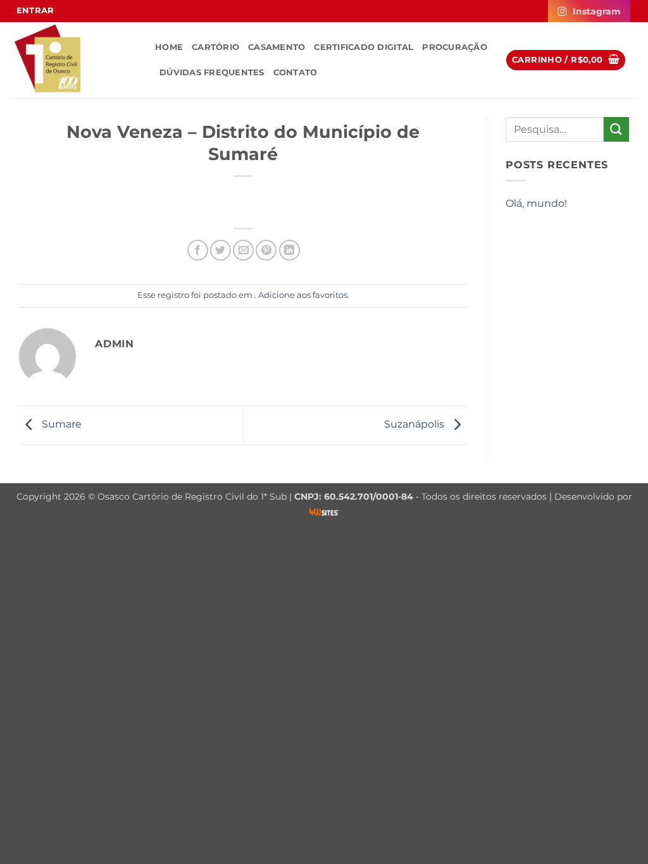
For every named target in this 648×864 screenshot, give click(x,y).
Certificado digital (363, 47)
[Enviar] (616, 129)
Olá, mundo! (536, 203)
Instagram (597, 11)
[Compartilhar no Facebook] (197, 250)
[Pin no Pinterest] (266, 250)
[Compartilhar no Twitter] (220, 250)
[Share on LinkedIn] (289, 250)
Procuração (454, 47)
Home (169, 47)
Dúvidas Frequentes (212, 72)
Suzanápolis (415, 425)
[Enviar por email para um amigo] (243, 250)
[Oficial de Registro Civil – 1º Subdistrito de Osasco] (72, 60)
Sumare (60, 425)
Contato (295, 72)
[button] (35, 11)
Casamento (276, 47)
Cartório (215, 47)
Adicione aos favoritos (302, 295)
